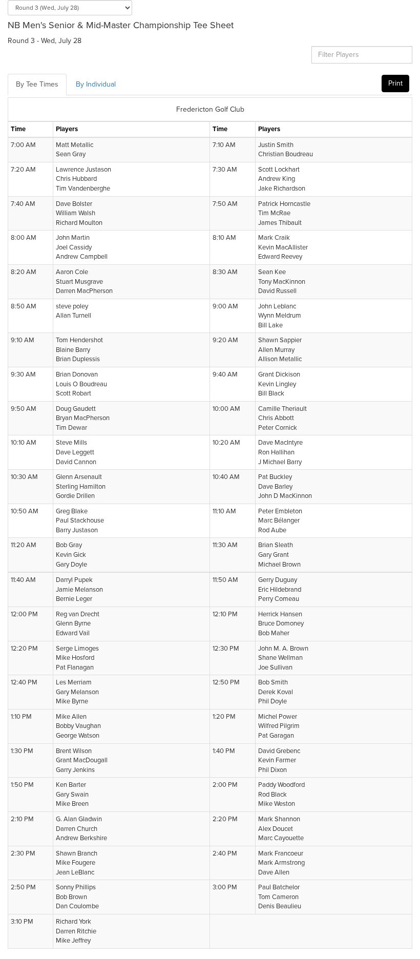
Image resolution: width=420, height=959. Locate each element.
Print (395, 83)
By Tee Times (37, 84)
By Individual (96, 84)
